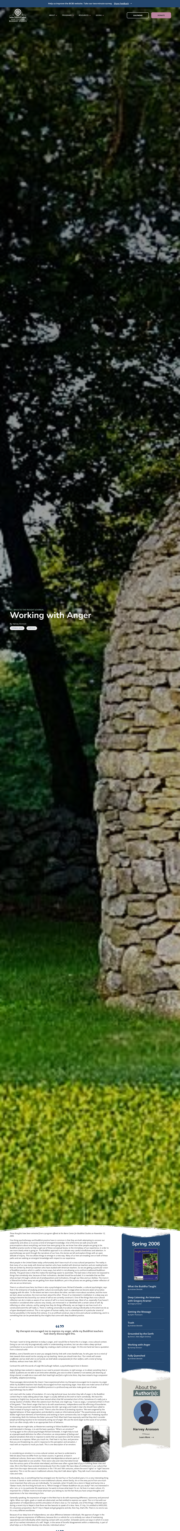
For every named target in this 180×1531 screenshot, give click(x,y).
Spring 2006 (17, 628)
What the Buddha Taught (142, 1286)
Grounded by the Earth (141, 1333)
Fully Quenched (136, 1355)
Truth (131, 1322)
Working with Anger (139, 1344)
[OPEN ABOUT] (56, 15)
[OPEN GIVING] (103, 15)
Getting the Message (139, 1311)
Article (31, 628)
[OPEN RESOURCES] (90, 15)
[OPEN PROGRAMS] (73, 15)
